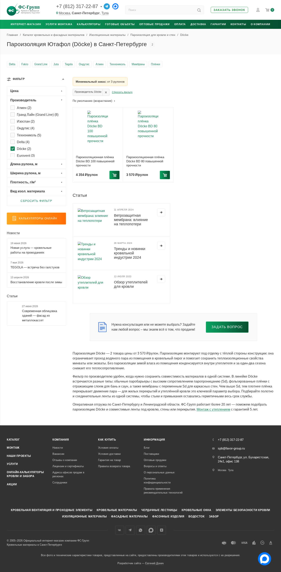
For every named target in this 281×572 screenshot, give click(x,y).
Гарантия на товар (109, 460)
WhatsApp (140, 530)
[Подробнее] (161, 212)
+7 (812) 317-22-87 (77, 6)
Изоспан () (26, 121)
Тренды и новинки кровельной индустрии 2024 (129, 253)
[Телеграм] (107, 6)
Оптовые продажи (154, 24)
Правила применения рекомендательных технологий (163, 490)
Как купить (107, 439)
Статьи (12, 296)
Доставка (198, 24)
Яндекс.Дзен (161, 530)
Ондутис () (25, 128)
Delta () (23, 142)
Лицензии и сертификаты (68, 466)
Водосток (196, 516)
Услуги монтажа (59, 24)
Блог (147, 447)
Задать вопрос (227, 327)
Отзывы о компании (64, 460)
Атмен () (24, 108)
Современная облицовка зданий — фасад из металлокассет (39, 315)
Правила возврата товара (114, 466)
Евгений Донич (154, 563)
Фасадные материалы (129, 516)
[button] (229, 10)
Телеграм (130, 530)
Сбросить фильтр (122, 92)
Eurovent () (26, 155)
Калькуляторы (88, 24)
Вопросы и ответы (155, 466)
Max (151, 530)
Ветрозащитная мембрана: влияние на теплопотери (131, 219)
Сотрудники (59, 482)
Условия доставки (109, 453)
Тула (105, 13)
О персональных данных (159, 472)
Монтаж (13, 447)
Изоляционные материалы (84, 516)
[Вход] (258, 10)
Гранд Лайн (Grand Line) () (37, 114)
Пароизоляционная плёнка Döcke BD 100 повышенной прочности (95, 161)
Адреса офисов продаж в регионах (68, 474)
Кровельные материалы (117, 510)
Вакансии (58, 453)
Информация (154, 439)
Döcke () (24, 149)
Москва (64, 13)
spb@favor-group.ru (231, 448)
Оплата (180, 24)
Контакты (238, 24)
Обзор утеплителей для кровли (130, 284)
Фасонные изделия (168, 516)
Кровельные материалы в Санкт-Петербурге (34, 544)
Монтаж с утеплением (213, 409)
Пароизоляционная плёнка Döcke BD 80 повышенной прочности (145, 161)
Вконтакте (119, 530)
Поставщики (151, 453)
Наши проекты (19, 455)
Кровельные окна (196, 510)
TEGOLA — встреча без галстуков (34, 267)
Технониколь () (29, 135)
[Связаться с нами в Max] (263, 557)
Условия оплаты (108, 447)
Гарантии (218, 24)
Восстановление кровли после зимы (36, 282)
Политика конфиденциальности (157, 480)
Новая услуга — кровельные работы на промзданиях (30, 250)
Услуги (12, 464)
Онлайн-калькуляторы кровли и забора (25, 474)
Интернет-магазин (26, 24)
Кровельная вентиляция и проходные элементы (51, 510)
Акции (12, 484)
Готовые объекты (120, 24)
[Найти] (199, 10)
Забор (214, 516)
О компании (260, 24)
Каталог (13, 439)
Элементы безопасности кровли (243, 510)
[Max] (115, 6)
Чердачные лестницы (159, 510)
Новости (13, 233)
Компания (60, 439)
